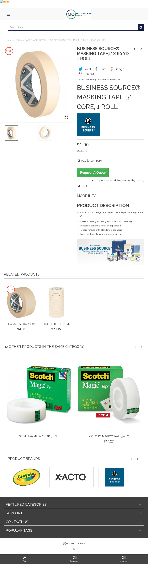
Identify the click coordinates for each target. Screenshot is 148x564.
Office (19, 40)
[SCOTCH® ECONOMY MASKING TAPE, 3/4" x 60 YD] (56, 302)
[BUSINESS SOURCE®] (118, 477)
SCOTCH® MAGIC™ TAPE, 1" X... (39, 436)
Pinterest (88, 73)
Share (102, 69)
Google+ (119, 69)
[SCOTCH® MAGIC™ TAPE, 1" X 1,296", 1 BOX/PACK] (39, 394)
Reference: (104, 79)
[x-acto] (74, 477)
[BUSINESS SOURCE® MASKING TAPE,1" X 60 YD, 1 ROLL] (37, 84)
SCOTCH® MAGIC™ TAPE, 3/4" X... (109, 436)
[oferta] (74, 4)
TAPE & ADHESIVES (35, 40)
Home (9, 40)
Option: (80, 79)
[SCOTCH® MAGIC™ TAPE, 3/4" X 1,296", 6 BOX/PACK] (109, 394)
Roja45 (140, 180)
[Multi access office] (78, 14)
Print (84, 186)
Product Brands (24, 459)
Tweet (87, 69)
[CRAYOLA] (30, 477)
